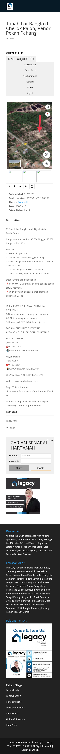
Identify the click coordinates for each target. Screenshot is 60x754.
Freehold (23, 202)
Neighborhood (30, 75)
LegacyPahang (13, 695)
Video (30, 87)
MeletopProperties (15, 707)
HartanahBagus (14, 701)
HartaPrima (11, 725)
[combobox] (36, 455)
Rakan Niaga (14, 685)
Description (30, 64)
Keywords (14, 461)
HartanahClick (13, 713)
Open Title (14, 53)
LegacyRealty (12, 690)
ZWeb (35, 749)
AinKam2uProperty (15, 719)
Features (30, 81)
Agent (30, 93)
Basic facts (30, 70)
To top (50, 440)
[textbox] (35, 455)
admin (12, 38)
